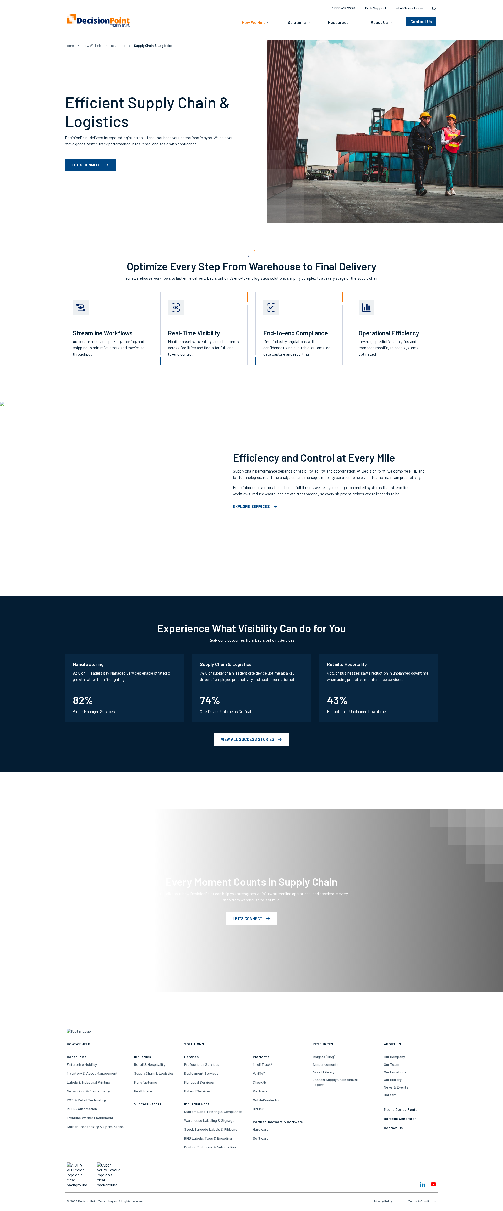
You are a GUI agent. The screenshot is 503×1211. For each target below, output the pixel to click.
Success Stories (147, 1104)
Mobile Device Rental (401, 1109)
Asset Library (324, 1072)
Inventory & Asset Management (92, 1073)
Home (69, 45)
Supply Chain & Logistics (154, 1073)
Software (261, 1138)
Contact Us (393, 1127)
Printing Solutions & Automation (210, 1147)
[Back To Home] (98, 20)
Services (191, 1057)
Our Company (394, 1057)
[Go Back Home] (79, 1031)
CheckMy (260, 1082)
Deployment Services (201, 1073)
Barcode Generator (400, 1118)
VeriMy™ (259, 1073)
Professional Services (201, 1064)
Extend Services (197, 1091)
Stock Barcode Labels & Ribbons (210, 1129)
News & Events (396, 1087)
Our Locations (395, 1072)
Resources (338, 22)
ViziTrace (260, 1091)
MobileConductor (266, 1100)
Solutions (297, 22)
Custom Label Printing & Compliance (213, 1111)
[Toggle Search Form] (433, 8)
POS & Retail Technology (87, 1100)
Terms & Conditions (422, 1201)
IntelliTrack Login (409, 8)
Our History (393, 1079)
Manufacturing (145, 1082)
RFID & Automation (82, 1109)
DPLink (258, 1109)
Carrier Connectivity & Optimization (95, 1126)
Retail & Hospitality (149, 1064)
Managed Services (199, 1082)
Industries (117, 45)
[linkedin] (422, 1184)
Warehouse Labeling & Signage (209, 1120)
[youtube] (433, 1184)
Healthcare (143, 1091)
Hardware (261, 1129)
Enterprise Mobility (82, 1064)
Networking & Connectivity (88, 1091)
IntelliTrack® (263, 1064)
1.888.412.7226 (343, 8)
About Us (379, 22)
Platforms (261, 1057)
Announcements (325, 1064)
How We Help (254, 22)
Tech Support (375, 8)
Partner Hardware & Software (278, 1121)
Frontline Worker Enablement (90, 1117)
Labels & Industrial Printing (88, 1082)
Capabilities (76, 1057)
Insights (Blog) (324, 1057)
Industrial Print (196, 1104)
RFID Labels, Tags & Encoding (208, 1138)
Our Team (391, 1064)
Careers (390, 1094)
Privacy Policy (383, 1201)
